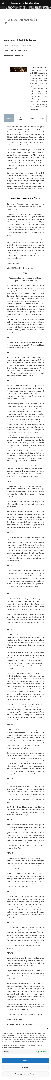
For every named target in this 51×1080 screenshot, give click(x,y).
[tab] (9, 118)
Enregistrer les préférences (26, 1074)
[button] (47, 1028)
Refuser (25, 1067)
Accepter (25, 1061)
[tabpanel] (25, 157)
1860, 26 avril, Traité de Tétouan (20, 40)
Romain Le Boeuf (27, 45)
